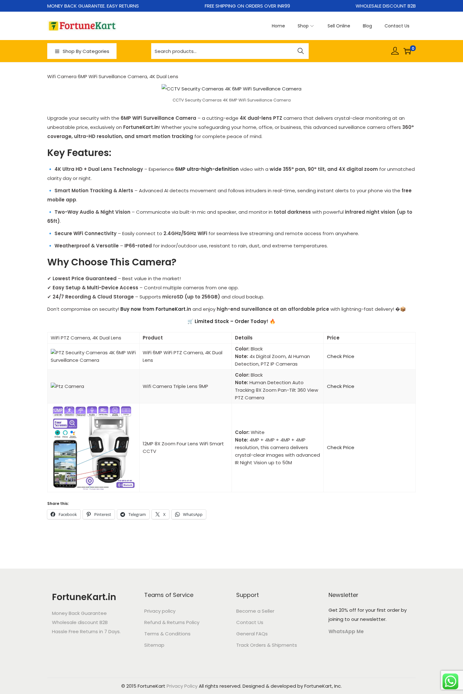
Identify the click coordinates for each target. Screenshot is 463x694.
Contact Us (249, 622)
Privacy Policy (182, 686)
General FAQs (252, 633)
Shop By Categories (86, 51)
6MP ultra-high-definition (207, 169)
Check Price (340, 356)
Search (301, 51)
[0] (407, 51)
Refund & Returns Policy (171, 622)
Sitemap (154, 645)
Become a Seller (255, 611)
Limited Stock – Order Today (230, 321)
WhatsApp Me (346, 631)
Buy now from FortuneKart (153, 309)
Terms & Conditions (167, 633)
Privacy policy (159, 611)
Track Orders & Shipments (266, 645)
